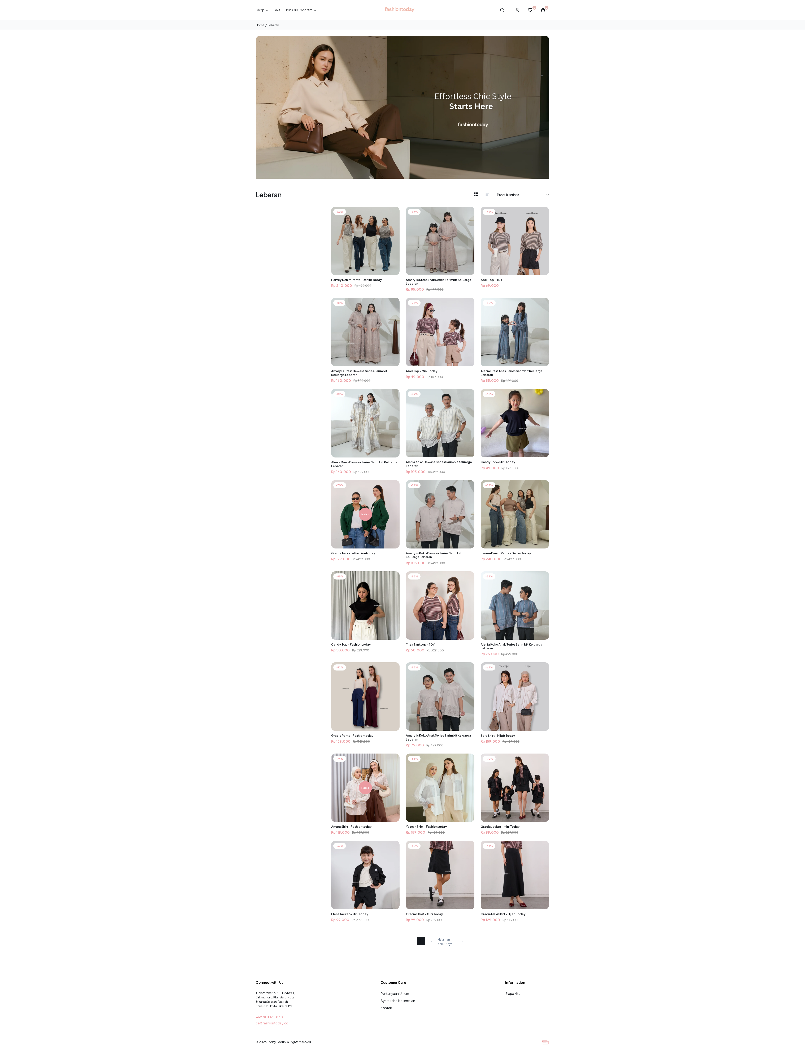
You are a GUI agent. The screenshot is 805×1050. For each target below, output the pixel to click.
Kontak (386, 1008)
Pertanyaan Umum (394, 993)
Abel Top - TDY (491, 280)
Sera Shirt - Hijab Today (498, 735)
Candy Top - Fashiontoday (351, 644)
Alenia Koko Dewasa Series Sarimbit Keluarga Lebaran (439, 464)
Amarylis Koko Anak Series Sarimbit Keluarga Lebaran (438, 737)
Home (260, 24)
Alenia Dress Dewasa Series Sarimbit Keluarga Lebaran (364, 464)
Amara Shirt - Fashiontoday (351, 826)
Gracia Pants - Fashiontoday (352, 735)
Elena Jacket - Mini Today (349, 914)
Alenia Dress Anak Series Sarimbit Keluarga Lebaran (512, 373)
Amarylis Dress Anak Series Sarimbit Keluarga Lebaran (438, 281)
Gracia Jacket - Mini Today (500, 826)
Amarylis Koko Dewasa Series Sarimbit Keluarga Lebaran (434, 555)
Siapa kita (512, 993)
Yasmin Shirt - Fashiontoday (426, 826)
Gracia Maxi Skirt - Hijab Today (503, 914)
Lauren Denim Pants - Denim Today (506, 553)
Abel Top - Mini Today (422, 371)
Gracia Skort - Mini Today (424, 914)
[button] (262, 10)
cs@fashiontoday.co (272, 1023)
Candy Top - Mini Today (498, 462)
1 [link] (421, 941)
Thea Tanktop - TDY (420, 644)
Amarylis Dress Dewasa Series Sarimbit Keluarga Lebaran (359, 373)
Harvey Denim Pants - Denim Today (356, 280)
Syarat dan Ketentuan (397, 1000)
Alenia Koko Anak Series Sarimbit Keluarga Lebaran (511, 646)
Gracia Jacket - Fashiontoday (353, 553)
